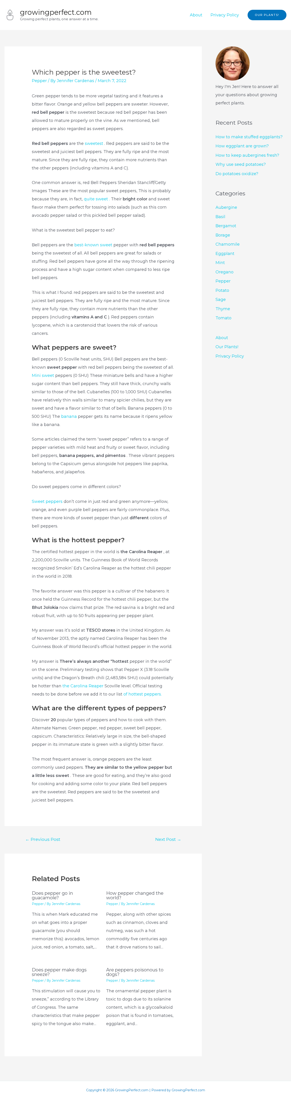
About (196, 15)
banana (69, 416)
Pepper (39, 80)
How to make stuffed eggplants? (249, 136)
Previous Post (42, 839)
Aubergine (226, 207)
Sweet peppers (47, 501)
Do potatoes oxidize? (237, 173)
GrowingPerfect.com (56, 12)
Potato (222, 290)
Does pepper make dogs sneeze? (59, 972)
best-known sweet (93, 244)
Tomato (223, 317)
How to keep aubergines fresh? (247, 155)
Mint (220, 262)
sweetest (94, 143)
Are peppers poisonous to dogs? (134, 972)
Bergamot (226, 225)
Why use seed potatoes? (241, 164)
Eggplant (225, 253)
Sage (221, 299)
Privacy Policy (225, 15)
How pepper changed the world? (134, 895)
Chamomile (228, 244)
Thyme (223, 308)
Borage (223, 235)
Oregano (224, 272)
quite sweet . (97, 199)
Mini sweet (43, 375)
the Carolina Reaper (84, 685)
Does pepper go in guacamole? (52, 895)
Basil (220, 216)
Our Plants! (227, 346)
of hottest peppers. (142, 694)
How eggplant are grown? (242, 146)
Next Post (168, 839)
